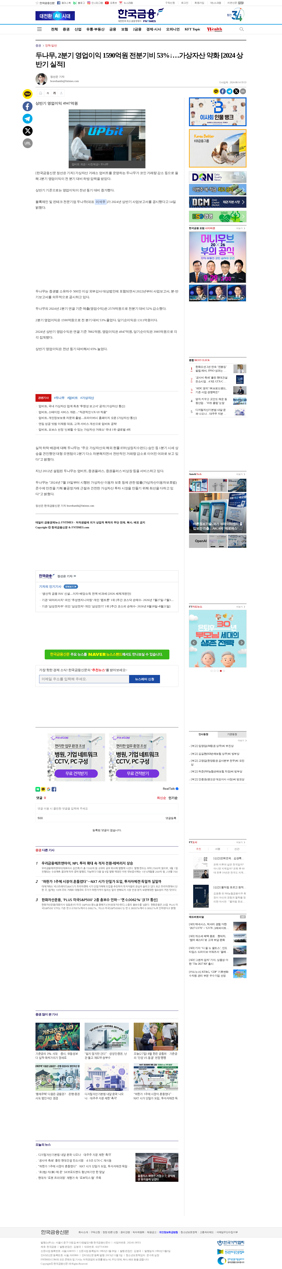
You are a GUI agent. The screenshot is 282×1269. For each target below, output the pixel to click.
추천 (198, 848)
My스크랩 (215, 2)
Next (241, 643)
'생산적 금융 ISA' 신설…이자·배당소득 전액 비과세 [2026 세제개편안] (86, 593)
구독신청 (170, 2)
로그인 (184, 2)
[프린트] (40, 93)
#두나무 (59, 397)
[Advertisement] (67, 246)
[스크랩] (61, 93)
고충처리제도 (207, 1232)
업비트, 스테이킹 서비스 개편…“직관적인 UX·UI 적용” (73, 412)
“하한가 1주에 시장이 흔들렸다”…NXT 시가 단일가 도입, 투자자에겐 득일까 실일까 (85, 1166)
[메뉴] (39, 29)
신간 (236, 848)
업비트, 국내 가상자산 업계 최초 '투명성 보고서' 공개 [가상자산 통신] (82, 406)
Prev (194, 643)
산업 (78, 29)
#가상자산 (87, 397)
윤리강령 (125, 1232)
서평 (217, 848)
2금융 (137, 29)
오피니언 (173, 29)
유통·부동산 (95, 29)
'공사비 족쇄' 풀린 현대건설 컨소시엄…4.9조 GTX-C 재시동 (74, 1160)
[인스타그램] (95, 2)
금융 (112, 29)
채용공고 (151, 1232)
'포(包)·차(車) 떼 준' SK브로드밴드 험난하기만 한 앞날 (71, 1172)
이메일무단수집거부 (227, 1232)
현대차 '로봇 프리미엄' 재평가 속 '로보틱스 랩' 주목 (69, 1177)
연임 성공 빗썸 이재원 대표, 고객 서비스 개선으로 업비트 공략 (77, 423)
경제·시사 (153, 29)
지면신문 (232, 2)
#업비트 (72, 397)
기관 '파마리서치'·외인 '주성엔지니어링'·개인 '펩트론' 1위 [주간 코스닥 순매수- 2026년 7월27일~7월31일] (108, 600)
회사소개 (83, 1232)
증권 (66, 29)
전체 (54, 29)
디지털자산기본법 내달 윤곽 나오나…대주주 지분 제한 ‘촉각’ (74, 1154)
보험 (124, 29)
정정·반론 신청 (110, 1232)
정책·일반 (51, 45)
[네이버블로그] (78, 2)
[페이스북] (64, 2)
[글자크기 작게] (47, 93)
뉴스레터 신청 (144, 679)
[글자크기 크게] (54, 93)
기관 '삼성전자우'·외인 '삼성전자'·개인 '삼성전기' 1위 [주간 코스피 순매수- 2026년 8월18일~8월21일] (106, 606)
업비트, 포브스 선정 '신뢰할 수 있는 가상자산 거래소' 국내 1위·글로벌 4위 (85, 429)
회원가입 (199, 2)
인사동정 (203, 734)
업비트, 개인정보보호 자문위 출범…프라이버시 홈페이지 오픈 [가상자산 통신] (88, 417)
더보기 (239, 228)
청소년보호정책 (189, 1232)
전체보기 (71, 586)
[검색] (242, 29)
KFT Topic (192, 29)
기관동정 (232, 734)
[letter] (126, 2)
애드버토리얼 (196, 916)
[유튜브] (110, 2)
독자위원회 (138, 1232)
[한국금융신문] (44, 2)
